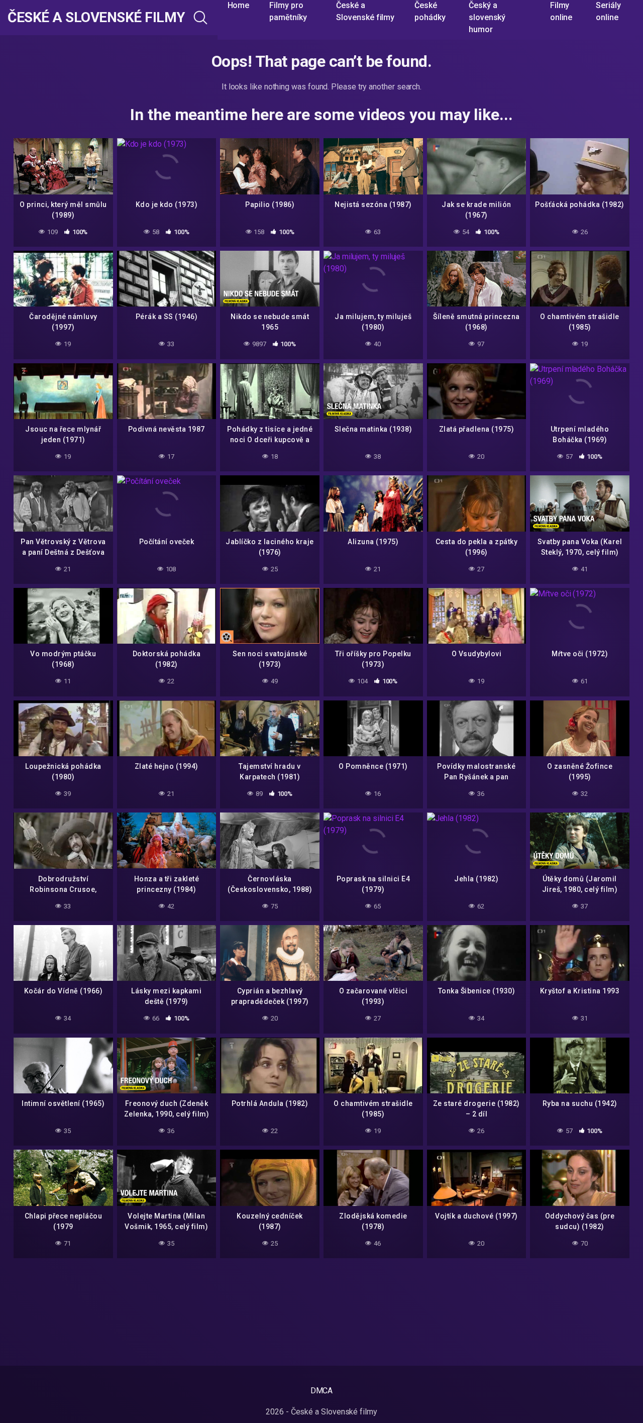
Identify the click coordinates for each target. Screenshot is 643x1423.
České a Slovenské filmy (96, 17)
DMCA (321, 1390)
